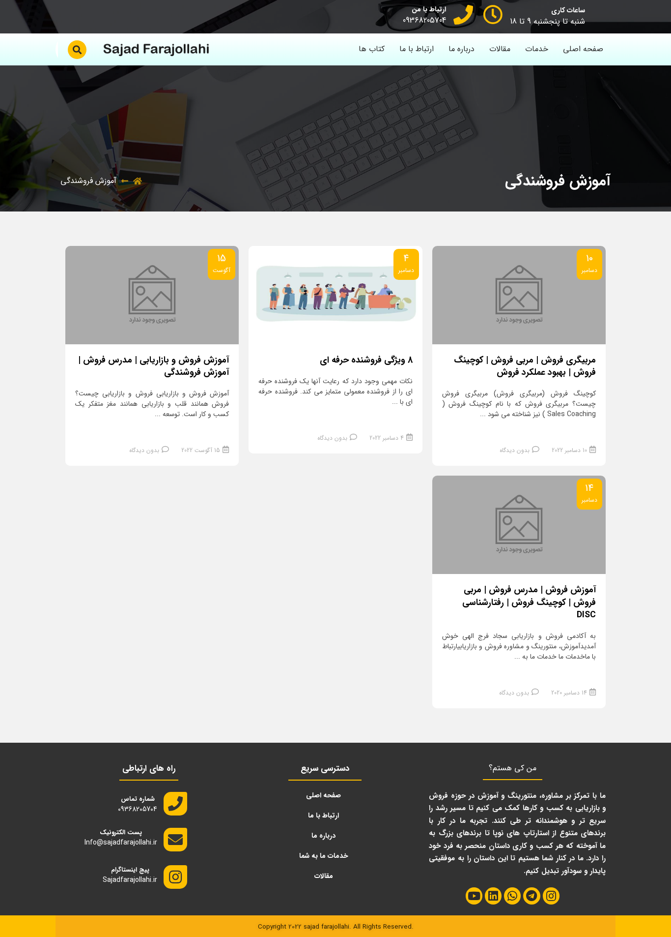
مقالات (499, 49)
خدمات (536, 49)
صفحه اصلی (583, 49)
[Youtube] (474, 895)
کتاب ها (372, 49)
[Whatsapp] (512, 895)
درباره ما (461, 49)
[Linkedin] (493, 895)
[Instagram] (551, 895)
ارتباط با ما (416, 49)
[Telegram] (531, 895)
